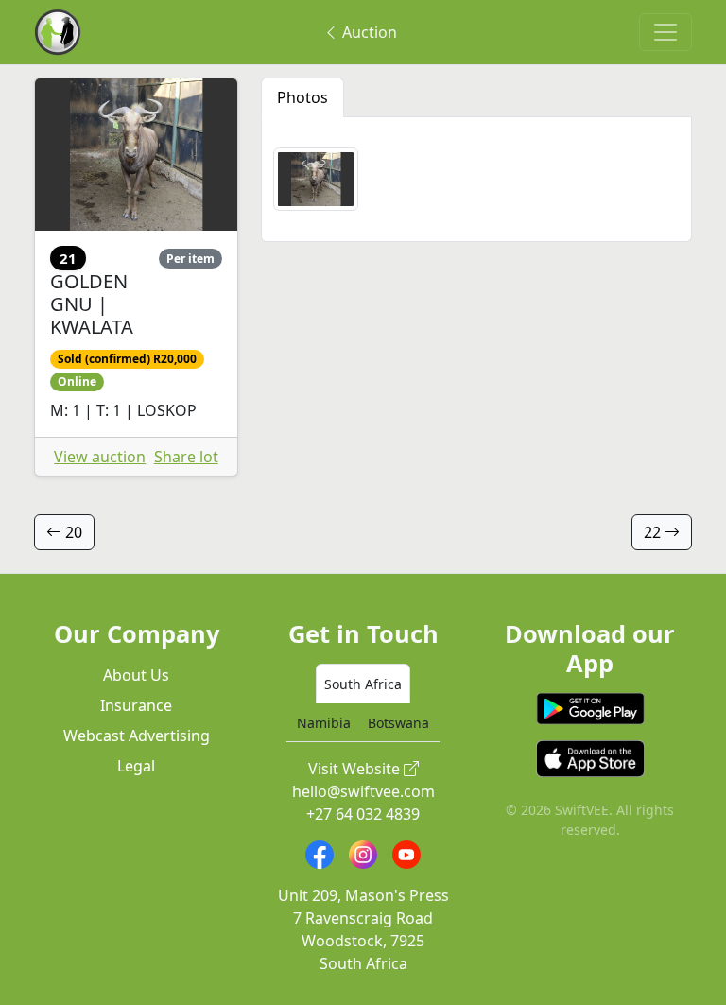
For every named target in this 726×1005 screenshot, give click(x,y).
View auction (100, 456)
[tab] (363, 683)
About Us (136, 675)
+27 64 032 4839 (363, 814)
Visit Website (356, 768)
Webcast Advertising (136, 735)
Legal (136, 765)
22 (654, 532)
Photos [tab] (302, 97)
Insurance (136, 705)
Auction (367, 32)
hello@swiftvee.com (363, 791)
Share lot (186, 456)
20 (71, 532)
